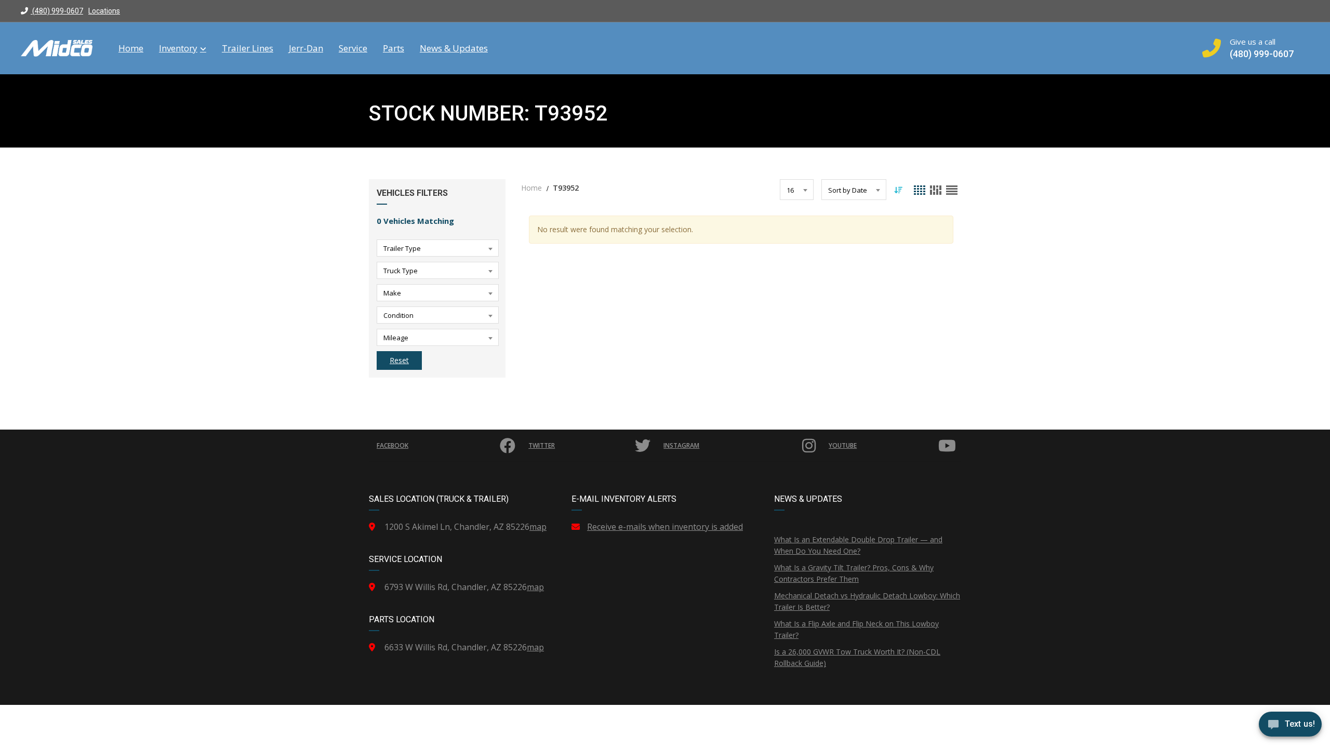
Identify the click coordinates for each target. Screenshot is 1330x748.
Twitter (541, 445)
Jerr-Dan (306, 48)
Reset (399, 360)
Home (130, 48)
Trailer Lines (247, 48)
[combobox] (438, 248)
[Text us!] (1290, 726)
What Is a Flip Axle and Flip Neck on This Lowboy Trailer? (856, 629)
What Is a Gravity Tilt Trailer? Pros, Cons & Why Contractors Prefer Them (854, 573)
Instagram (681, 445)
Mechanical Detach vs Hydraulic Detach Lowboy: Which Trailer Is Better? (867, 601)
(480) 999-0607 (57, 11)
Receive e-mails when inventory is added (665, 526)
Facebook (392, 445)
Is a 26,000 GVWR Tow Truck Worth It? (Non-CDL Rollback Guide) (857, 657)
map (538, 526)
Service (353, 48)
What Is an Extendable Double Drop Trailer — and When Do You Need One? (858, 545)
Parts (393, 48)
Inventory (178, 48)
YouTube (843, 445)
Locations (104, 11)
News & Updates (454, 48)
